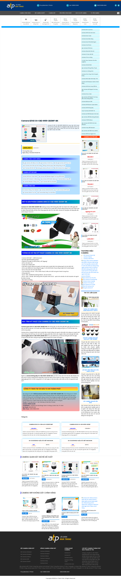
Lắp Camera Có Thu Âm (88, 278)
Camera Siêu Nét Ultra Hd (88, 51)
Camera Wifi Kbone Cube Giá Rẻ (89, 104)
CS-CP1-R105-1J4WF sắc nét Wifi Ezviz (89, 476)
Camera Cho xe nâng (87, 57)
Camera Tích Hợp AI (87, 283)
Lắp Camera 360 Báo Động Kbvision (90, 117)
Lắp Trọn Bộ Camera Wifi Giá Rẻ (61, 190)
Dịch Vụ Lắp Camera (81, 13)
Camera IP (67, 555)
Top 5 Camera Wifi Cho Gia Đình (48, 181)
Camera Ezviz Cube (86, 35)
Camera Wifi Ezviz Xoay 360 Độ (89, 86)
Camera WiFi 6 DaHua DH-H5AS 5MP (88, 511)
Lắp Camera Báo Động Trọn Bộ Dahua (46, 192)
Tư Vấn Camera (95, 13)
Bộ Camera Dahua (26, 557)
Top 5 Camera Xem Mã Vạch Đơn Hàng (32, 165)
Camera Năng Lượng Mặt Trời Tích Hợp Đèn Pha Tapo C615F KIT (50, 517)
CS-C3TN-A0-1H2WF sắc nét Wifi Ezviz (89, 236)
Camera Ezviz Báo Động (87, 39)
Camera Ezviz (44, 563)
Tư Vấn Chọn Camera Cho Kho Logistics (89, 61)
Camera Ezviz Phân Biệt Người (89, 42)
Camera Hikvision (45, 551)
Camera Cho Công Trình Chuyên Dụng (90, 74)
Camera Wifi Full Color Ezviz (88, 32)
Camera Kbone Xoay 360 (64, 179)
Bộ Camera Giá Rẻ (40, 13)
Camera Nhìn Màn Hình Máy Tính (90, 78)
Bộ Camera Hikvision (26, 552)
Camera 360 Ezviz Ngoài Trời (89, 133)
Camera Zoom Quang (88, 281)
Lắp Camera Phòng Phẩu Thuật (89, 68)
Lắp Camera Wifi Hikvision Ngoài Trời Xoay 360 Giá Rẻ (51, 176)
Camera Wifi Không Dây (87, 107)
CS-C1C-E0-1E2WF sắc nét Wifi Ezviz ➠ (90, 154)
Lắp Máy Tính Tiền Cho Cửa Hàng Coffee (90, 370)
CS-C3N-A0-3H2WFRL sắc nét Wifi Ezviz (90, 208)
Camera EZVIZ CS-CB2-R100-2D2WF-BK (39, 121)
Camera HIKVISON (88, 258)
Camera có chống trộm (87, 71)
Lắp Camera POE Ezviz (87, 48)
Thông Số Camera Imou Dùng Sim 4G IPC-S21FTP (90, 309)
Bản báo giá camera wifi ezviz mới (44, 168)
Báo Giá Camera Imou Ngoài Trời (62, 168)
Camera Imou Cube (87, 94)
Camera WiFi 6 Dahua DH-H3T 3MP (70, 513)
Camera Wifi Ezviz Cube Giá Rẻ (30, 176)
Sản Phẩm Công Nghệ (65, 13)
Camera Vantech (45, 558)
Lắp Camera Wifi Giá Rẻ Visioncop (49, 179)
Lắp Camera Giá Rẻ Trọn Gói (29, 192)
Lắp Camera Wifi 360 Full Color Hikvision (89, 123)
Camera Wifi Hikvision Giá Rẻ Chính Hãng (90, 82)
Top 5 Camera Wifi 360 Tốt (88, 110)
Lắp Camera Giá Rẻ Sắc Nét (46, 190)
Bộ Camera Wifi (25, 559)
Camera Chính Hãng (26, 13)
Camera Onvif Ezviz (86, 45)
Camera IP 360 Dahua (87, 120)
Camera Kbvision (45, 553)
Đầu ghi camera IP (87, 288)
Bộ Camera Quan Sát (89, 255)
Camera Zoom (69, 557)
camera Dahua (87, 257)
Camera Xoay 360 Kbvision (88, 127)
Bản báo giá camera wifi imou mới (62, 163)
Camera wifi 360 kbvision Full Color (90, 114)
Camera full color (69, 564)
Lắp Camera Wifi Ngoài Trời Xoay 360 (90, 90)
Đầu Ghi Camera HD (87, 286)
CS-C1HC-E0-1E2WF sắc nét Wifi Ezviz (90, 181)
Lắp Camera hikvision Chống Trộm (31, 181)
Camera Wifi (52, 13)
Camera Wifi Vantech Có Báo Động (31, 179)
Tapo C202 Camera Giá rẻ (29, 510)
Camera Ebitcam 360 (87, 101)
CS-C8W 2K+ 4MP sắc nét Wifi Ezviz (50, 476)
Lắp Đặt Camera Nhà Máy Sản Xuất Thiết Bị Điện (90, 338)
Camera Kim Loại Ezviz (87, 29)
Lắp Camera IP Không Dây (89, 279)
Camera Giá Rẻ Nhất (87, 65)
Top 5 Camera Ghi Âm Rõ (29, 168)
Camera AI (67, 553)
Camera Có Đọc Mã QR (87, 54)
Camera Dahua (44, 556)
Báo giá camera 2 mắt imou (46, 163)
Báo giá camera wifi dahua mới (30, 163)
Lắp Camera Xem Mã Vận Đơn (90, 402)
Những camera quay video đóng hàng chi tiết (54, 165)
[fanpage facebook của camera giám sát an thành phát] (115, 5)
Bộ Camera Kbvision (26, 554)
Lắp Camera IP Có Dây (88, 284)
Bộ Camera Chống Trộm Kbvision (31, 190)
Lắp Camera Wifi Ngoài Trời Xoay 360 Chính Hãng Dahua (90, 97)
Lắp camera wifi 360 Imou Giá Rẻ (90, 130)
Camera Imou (44, 561)
